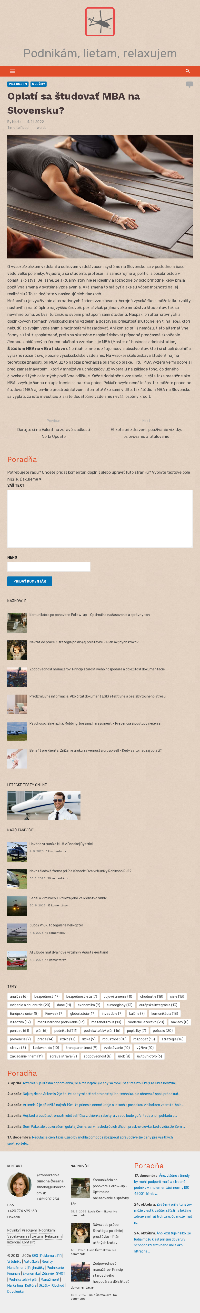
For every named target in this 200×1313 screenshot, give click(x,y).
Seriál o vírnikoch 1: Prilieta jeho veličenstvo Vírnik (68, 898)
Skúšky (44, 1285)
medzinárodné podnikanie (61, 1022)
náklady (180, 1022)
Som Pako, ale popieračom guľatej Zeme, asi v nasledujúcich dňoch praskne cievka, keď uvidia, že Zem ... (104, 1127)
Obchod (58, 1285)
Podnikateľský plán (24, 1280)
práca (45, 1039)
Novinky (13, 1230)
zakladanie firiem (26, 1056)
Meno (12, 557)
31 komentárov (56, 851)
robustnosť (114, 1039)
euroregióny (119, 1005)
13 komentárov (55, 960)
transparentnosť (81, 1048)
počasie (163, 1031)
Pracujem (18, 84)
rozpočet (144, 1039)
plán (42, 1031)
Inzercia (13, 1242)
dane (64, 1005)
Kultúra (31, 1285)
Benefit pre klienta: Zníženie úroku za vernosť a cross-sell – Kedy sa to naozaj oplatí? (96, 751)
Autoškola (32, 1262)
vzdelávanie (117, 1048)
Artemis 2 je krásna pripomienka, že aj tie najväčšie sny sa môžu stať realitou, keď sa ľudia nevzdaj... (100, 1083)
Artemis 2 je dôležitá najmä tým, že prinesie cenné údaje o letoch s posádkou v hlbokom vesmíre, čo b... (103, 1105)
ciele (177, 997)
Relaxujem (53, 1236)
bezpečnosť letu (81, 997)
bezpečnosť (47, 997)
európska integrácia (158, 1005)
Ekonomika (31, 1274)
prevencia (20, 1039)
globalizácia (82, 1014)
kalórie (137, 1014)
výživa (145, 1048)
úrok (124, 1056)
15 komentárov (58, 905)
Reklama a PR (51, 1256)
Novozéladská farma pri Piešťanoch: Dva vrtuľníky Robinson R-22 (80, 871)
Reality (47, 1262)
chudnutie (151, 997)
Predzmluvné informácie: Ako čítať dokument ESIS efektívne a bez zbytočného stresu (98, 696)
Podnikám (47, 1230)
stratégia (172, 1039)
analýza (19, 997)
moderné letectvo (146, 1022)
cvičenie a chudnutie (30, 1005)
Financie (13, 1274)
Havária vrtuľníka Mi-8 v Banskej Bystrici (61, 844)
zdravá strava (63, 1056)
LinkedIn (13, 1217)
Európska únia (24, 1014)
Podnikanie (55, 1268)
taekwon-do (46, 1048)
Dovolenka (15, 1292)
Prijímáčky (36, 1268)
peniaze (19, 1031)
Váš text (15, 485)
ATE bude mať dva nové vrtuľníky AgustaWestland (69, 952)
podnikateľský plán (102, 1031)
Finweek (54, 1014)
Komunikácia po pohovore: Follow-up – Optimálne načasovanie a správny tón (90, 615)
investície (112, 1014)
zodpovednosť (97, 1056)
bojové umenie (118, 997)
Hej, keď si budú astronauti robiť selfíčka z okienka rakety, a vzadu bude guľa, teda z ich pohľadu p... (100, 1116)
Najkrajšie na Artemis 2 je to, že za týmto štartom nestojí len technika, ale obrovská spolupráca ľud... (101, 1094)
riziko (67, 1039)
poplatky (136, 1031)
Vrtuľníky (14, 1262)
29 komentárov (57, 878)
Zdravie (48, 1274)
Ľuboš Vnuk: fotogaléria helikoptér (56, 925)
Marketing (15, 1285)
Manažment (16, 1268)
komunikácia (164, 1014)
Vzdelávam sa (18, 1236)
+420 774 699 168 (22, 1211)
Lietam (37, 1236)
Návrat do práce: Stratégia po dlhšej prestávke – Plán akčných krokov (84, 642)
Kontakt (28, 1242)
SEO (35, 1256)
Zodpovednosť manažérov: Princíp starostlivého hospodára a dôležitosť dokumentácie (97, 669)
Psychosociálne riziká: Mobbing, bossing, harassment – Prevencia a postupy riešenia (95, 723)
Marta (16, 122)
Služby (38, 84)
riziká (89, 1039)
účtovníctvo (149, 1056)
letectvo (20, 1022)
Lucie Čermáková (100, 1211)
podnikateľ (65, 1031)
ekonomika (89, 1005)
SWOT (60, 1274)
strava (18, 1048)
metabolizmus (106, 1022)
